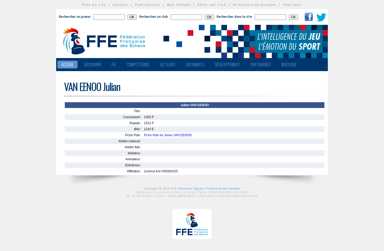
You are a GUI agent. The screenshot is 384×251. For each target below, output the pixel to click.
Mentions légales (191, 188)
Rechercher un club (153, 16)
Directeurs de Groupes (254, 5)
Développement (227, 64)
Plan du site (94, 5)
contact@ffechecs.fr (182, 196)
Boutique (288, 64)
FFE (114, 64)
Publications (147, 5)
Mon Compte (179, 5)
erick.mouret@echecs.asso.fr (237, 196)
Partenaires (261, 64)
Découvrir (92, 64)
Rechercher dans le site (234, 16)
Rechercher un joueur (75, 16)
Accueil (67, 64)
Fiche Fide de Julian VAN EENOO (168, 135)
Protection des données (224, 188)
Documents (195, 64)
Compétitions (138, 64)
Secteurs (167, 64)
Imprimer (292, 5)
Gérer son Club (212, 5)
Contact (120, 5)
